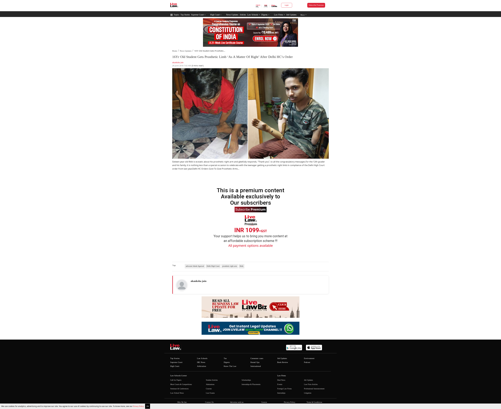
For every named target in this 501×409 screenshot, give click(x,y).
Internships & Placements (251, 384)
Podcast (307, 362)
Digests (264, 15)
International (255, 366)
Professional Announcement (314, 389)
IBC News (201, 362)
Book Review (282, 362)
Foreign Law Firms (284, 389)
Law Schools (252, 15)
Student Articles (212, 380)
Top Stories (185, 15)
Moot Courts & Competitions (181, 384)
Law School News (177, 393)
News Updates (232, 15)
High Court (215, 15)
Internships (281, 393)
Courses (209, 389)
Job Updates (291, 15)
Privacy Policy (138, 406)
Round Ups (254, 362)
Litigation (307, 393)
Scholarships (246, 380)
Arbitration (201, 366)
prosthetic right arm (229, 266)
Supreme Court (197, 15)
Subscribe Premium (316, 5)
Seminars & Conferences (179, 389)
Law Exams (210, 393)
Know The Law (230, 366)
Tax (225, 358)
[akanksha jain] (181, 285)
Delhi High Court (213, 266)
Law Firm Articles (311, 384)
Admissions (210, 384)
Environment (309, 358)
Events (279, 384)
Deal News (281, 380)
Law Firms (278, 15)
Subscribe (250, 209)
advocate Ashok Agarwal (195, 266)
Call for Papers (175, 380)
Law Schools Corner (178, 376)
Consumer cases (256, 358)
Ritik (241, 266)
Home (174, 51)
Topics (176, 15)
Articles (243, 15)
